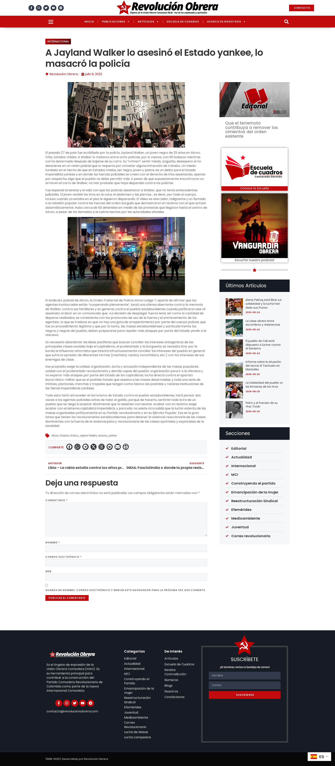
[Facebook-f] (31, 8)
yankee (113, 435)
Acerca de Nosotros (224, 21)
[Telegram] (61, 8)
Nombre (52, 542)
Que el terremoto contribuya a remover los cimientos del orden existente (251, 129)
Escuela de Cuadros (183, 21)
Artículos (146, 21)
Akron (55, 435)
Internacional (58, 41)
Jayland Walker (88, 435)
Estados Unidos (69, 435)
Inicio (89, 21)
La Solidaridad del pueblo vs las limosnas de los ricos (264, 385)
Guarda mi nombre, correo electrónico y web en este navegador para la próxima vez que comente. (125, 590)
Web (48, 571)
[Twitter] (46, 8)
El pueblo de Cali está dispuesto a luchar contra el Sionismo (263, 344)
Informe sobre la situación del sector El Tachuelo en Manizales (263, 365)
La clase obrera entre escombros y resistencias (263, 323)
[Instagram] (39, 8)
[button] (286, 21)
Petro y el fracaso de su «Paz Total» (262, 405)
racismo (102, 435)
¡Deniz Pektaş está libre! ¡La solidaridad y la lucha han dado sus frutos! (263, 303)
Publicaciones (113, 21)
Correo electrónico (63, 557)
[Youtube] (53, 8)
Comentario (56, 500)
